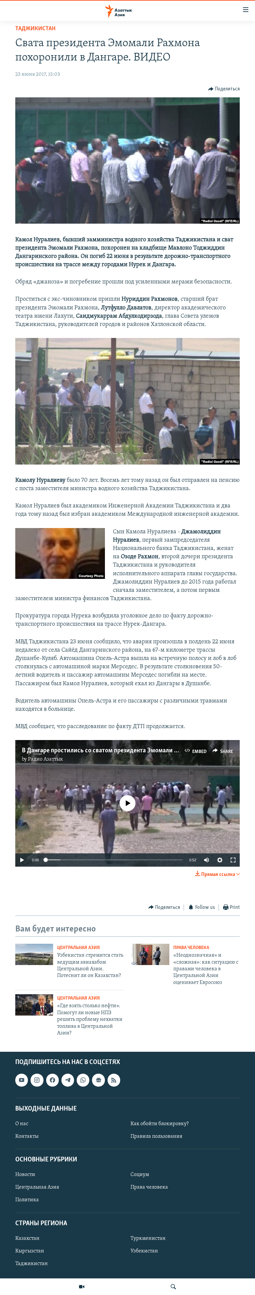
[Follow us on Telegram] (67, 1080)
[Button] (224, 89)
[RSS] (114, 1080)
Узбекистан (144, 1251)
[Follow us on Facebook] (52, 1080)
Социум (139, 1175)
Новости (25, 1175)
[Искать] (173, 1286)
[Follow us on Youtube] (21, 1080)
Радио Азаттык (45, 759)
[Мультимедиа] (82, 1286)
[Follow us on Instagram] (37, 1080)
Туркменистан (148, 1238)
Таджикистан (35, 29)
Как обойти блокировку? (159, 1124)
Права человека (191, 947)
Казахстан (27, 1238)
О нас (21, 1124)
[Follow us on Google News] (98, 1080)
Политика (27, 1200)
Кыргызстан (29, 1251)
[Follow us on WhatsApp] (83, 1080)
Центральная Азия (78, 947)
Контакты (27, 1136)
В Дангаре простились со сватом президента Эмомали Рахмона (109, 750)
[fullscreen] (233, 860)
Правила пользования (156, 1136)
